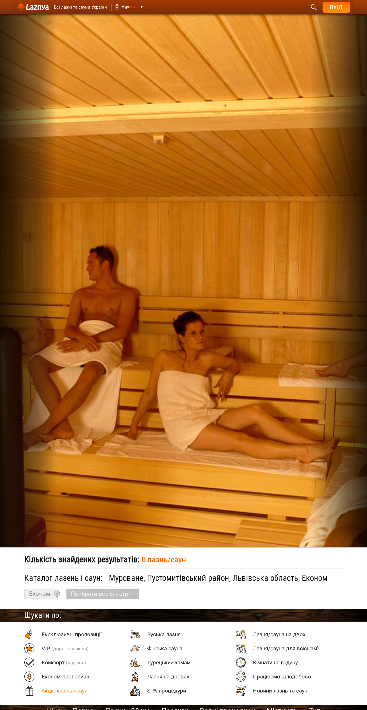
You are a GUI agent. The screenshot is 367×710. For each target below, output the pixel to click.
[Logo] (33, 7)
